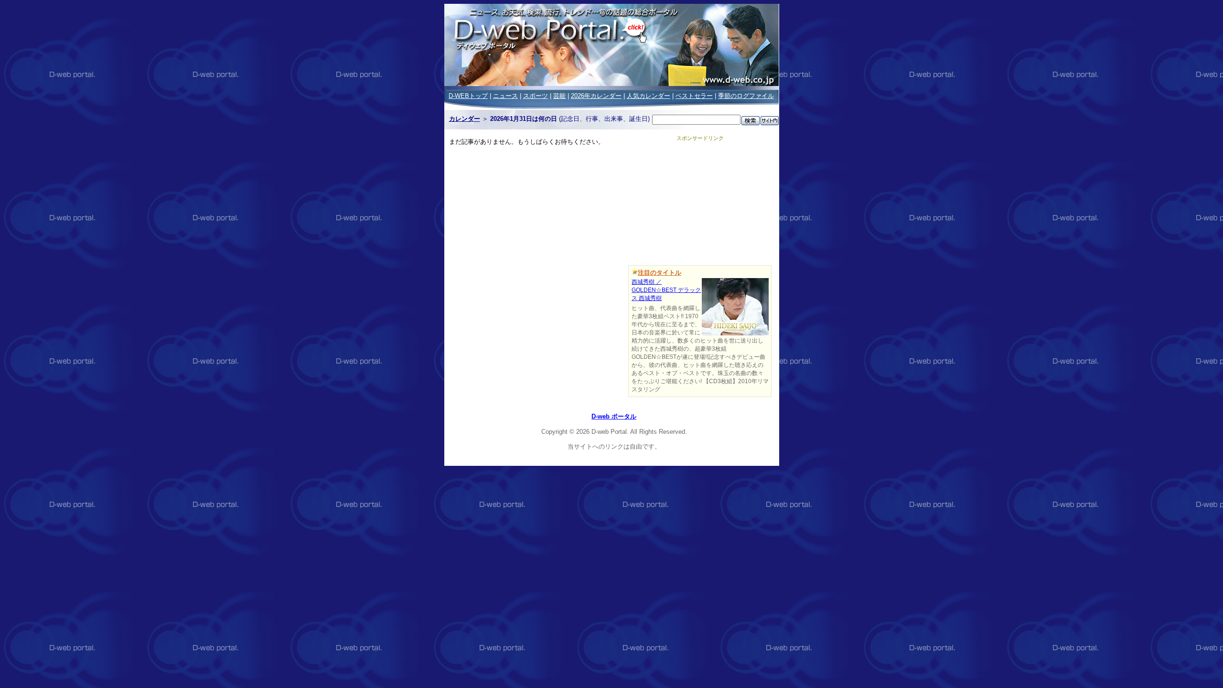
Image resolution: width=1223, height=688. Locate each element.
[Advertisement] (700, 201)
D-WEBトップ (468, 95)
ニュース (505, 95)
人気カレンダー (648, 95)
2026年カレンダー (596, 95)
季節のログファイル (746, 95)
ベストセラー (694, 95)
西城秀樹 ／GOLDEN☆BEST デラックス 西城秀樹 (666, 290)
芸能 (559, 95)
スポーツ (535, 95)
